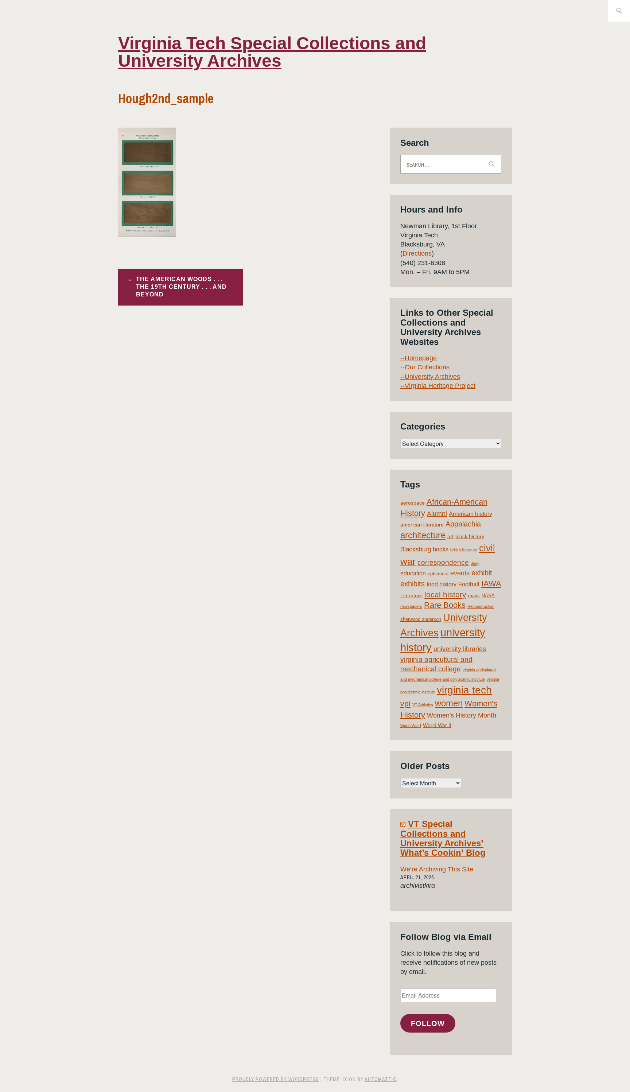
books (440, 549)
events (460, 573)
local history (445, 594)
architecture (423, 535)
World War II (437, 725)
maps (474, 595)
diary (475, 563)
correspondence (443, 562)
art (450, 536)
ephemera (438, 573)
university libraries (459, 649)
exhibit (481, 573)
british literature (463, 550)
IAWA (491, 583)
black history (469, 536)
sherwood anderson (420, 619)
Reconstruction (480, 606)
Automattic (381, 1079)
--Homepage (418, 358)
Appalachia (463, 524)
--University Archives (430, 376)
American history (470, 514)
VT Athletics (422, 705)
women (449, 703)
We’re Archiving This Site (436, 869)
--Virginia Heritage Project (437, 385)
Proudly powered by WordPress (275, 1079)
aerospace (412, 503)
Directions (417, 253)
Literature (411, 595)
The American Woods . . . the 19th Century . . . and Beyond (181, 287)
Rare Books (445, 605)
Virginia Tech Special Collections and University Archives (272, 52)
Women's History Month (461, 715)
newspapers (411, 606)
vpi (405, 703)
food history (441, 584)
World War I (410, 725)
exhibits (412, 584)
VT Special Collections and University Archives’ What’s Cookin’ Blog (443, 838)
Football (468, 584)
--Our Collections (425, 367)
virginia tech (464, 690)
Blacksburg (415, 549)
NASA (488, 595)
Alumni (437, 513)
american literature (422, 525)
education (413, 573)
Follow (428, 1023)
